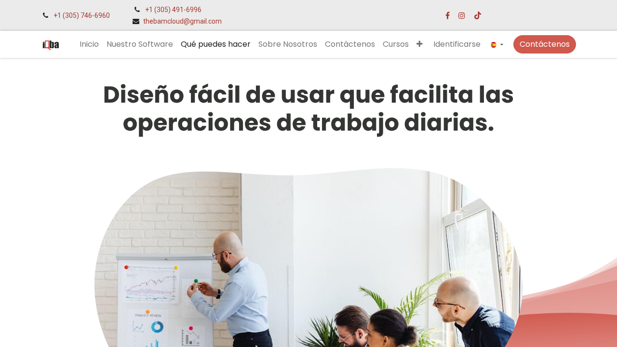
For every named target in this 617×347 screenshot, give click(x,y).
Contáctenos (545, 44)
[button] (420, 44)
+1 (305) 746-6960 (82, 15)
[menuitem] (89, 44)
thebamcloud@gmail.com (182, 21)
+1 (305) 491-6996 (173, 9)
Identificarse (457, 44)
